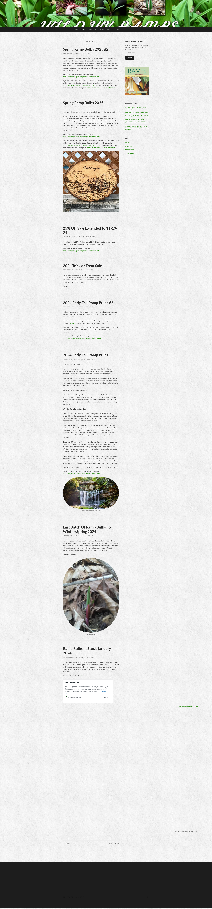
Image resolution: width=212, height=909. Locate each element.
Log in (127, 142)
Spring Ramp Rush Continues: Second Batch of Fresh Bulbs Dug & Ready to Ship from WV (137, 127)
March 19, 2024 (68, 535)
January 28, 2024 (68, 657)
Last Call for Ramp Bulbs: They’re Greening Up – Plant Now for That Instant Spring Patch (135, 121)
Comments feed (129, 149)
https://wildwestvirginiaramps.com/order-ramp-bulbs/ (82, 77)
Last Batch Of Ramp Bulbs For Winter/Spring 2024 (87, 529)
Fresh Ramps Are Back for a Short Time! (136, 116)
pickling (72, 323)
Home (76, 29)
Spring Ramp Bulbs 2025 (83, 102)
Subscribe (129, 57)
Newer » (114, 844)
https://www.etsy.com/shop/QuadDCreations (78, 85)
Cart (117, 29)
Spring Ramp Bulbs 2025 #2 (85, 49)
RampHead (79, 53)
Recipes (101, 29)
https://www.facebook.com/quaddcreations (102, 88)
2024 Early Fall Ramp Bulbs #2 (88, 302)
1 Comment (88, 53)
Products (91, 29)
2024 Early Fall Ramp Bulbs (85, 355)
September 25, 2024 (69, 359)
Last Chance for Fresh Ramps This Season (137, 112)
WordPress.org (129, 153)
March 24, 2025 (68, 53)
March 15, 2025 (68, 107)
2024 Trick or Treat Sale (82, 265)
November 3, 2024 (69, 237)
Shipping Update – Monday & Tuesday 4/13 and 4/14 (136, 108)
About (109, 29)
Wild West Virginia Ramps (75, 898)
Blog (83, 29)
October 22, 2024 (68, 270)
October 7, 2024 (68, 307)
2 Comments (90, 657)
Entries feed (128, 146)
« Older (67, 844)
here (82, 676)
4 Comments (89, 535)
